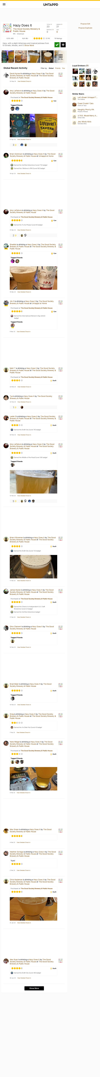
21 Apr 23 (13, 139)
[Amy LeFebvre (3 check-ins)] (75, 71)
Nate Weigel (15, 742)
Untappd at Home (46, 156)
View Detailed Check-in (24, 81)
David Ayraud (15, 73)
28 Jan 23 (13, 978)
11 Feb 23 (12, 580)
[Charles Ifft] (25, 144)
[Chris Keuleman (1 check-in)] (75, 84)
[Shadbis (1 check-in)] (82, 71)
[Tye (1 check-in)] (88, 78)
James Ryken (15, 590)
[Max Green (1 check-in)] (82, 78)
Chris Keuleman (16, 880)
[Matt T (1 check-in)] (88, 84)
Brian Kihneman (16, 537)
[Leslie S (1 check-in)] (82, 84)
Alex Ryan (14, 960)
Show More (29, 45)
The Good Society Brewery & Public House (26, 30)
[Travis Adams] (25, 235)
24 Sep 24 (13, 81)
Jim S (12, 301)
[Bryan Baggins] (22, 144)
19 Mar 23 (13, 292)
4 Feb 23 (12, 792)
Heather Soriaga (16, 852)
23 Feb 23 (13, 387)
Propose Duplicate (85, 28)
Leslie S (13, 416)
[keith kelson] (33, 501)
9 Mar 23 (12, 331)
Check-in (57, 44)
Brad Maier (14, 684)
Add (63, 44)
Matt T (12, 368)
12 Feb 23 (13, 495)
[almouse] (22, 407)
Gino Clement (15, 626)
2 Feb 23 (12, 870)
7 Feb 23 (12, 732)
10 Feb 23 (13, 647)
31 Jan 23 (13, 923)
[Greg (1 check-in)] (95, 78)
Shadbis (13, 244)
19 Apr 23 (13, 173)
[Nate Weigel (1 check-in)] (95, 84)
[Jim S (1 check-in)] (88, 71)
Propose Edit (85, 24)
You (63, 68)
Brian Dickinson (16, 154)
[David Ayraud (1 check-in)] (95, 71)
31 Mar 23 (13, 230)
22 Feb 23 (13, 402)
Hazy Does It (37, 73)
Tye (11, 396)
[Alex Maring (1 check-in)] (75, 78)
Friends (57, 68)
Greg (12, 714)
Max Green (14, 829)
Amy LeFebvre (16, 91)
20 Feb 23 (13, 435)
